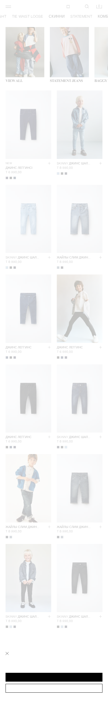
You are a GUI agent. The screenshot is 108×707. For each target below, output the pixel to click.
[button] (54, 677)
